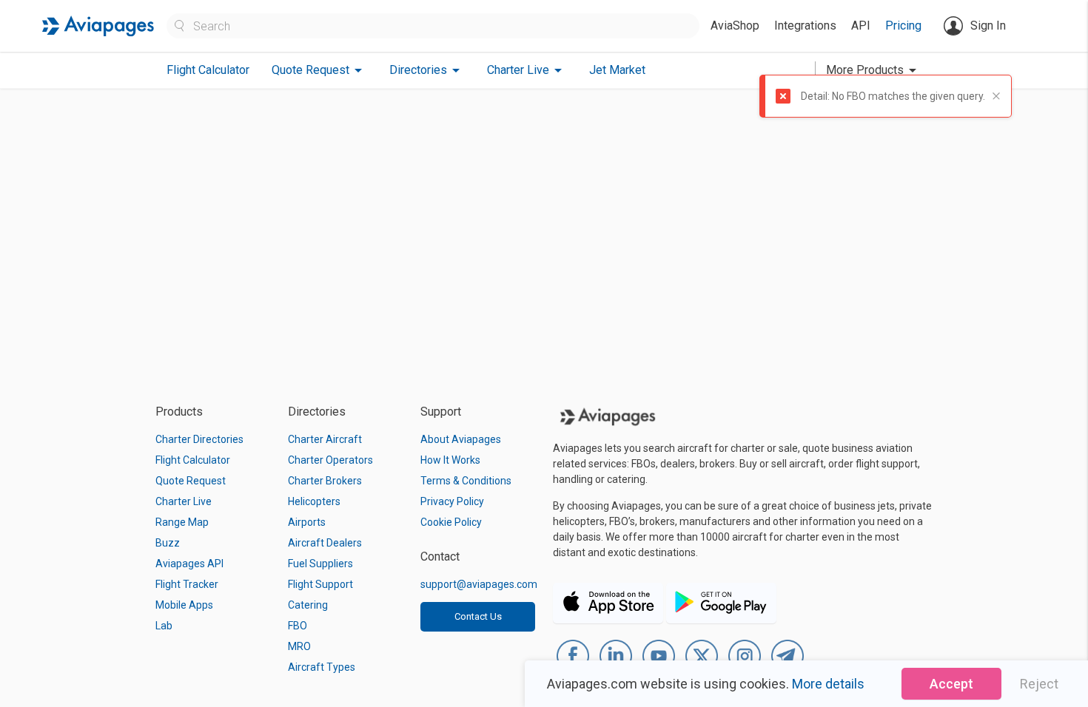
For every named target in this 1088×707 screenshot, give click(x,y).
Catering (308, 605)
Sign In (988, 25)
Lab (163, 626)
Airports (307, 522)
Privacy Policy (452, 501)
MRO (299, 646)
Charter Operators (330, 460)
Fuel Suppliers (320, 563)
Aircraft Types (321, 667)
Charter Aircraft (325, 439)
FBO (297, 626)
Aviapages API (189, 563)
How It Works (450, 460)
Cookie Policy (451, 522)
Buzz (167, 543)
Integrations (805, 25)
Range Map (182, 522)
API (860, 25)
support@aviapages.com (478, 584)
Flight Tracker (186, 584)
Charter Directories (199, 439)
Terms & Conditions (465, 481)
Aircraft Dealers (325, 543)
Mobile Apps (184, 605)
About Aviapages (460, 439)
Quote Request (190, 481)
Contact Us (478, 616)
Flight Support (320, 584)
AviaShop (735, 25)
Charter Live (183, 501)
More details (828, 683)
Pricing (903, 25)
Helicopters (314, 501)
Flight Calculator (208, 70)
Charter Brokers (325, 481)
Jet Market (617, 70)
